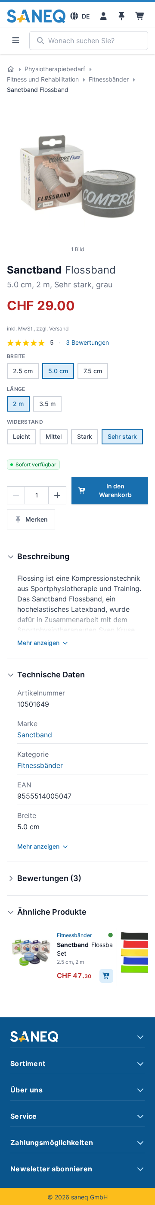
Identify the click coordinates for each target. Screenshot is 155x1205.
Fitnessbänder (109, 79)
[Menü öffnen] (15, 40)
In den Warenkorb (115, 490)
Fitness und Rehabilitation (43, 79)
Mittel (54, 436)
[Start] (11, 69)
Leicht (21, 436)
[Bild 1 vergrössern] (77, 175)
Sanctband (34, 270)
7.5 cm (93, 370)
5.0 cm (58, 370)
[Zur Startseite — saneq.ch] (36, 16)
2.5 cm (23, 370)
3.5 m (47, 403)
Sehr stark (122, 436)
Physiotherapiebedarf (55, 68)
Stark (84, 436)
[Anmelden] (103, 16)
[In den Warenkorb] (106, 976)
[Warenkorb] (140, 16)
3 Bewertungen (87, 343)
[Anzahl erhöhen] (57, 495)
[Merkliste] (121, 16)
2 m (18, 403)
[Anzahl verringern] (16, 495)
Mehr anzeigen (38, 642)
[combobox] (88, 40)
